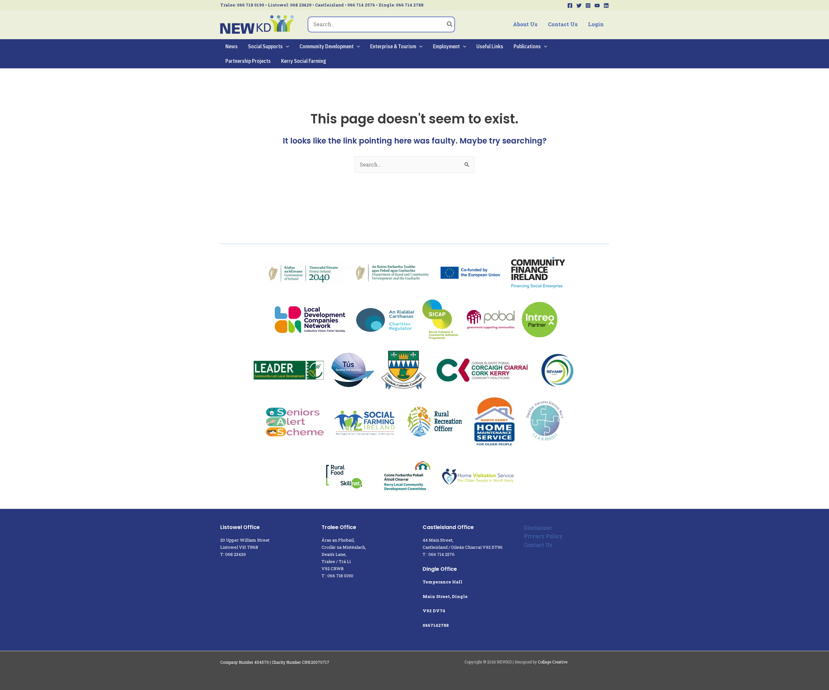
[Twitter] (579, 5)
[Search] (450, 24)
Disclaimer (538, 527)
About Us (525, 24)
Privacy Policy (543, 536)
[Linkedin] (606, 5)
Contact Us (563, 24)
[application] (286, 46)
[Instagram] (588, 5)
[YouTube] (597, 5)
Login (596, 24)
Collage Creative (552, 661)
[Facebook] (570, 5)
